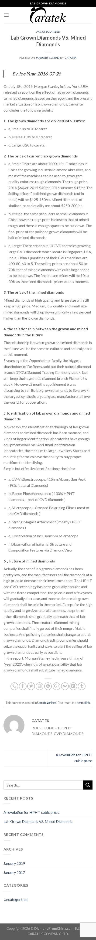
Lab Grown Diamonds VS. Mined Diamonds (37, 821)
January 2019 (14, 863)
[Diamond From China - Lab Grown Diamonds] (48, 15)
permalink (83, 703)
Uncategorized (48, 31)
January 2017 (14, 872)
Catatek (71, 57)
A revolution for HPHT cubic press (31, 812)
